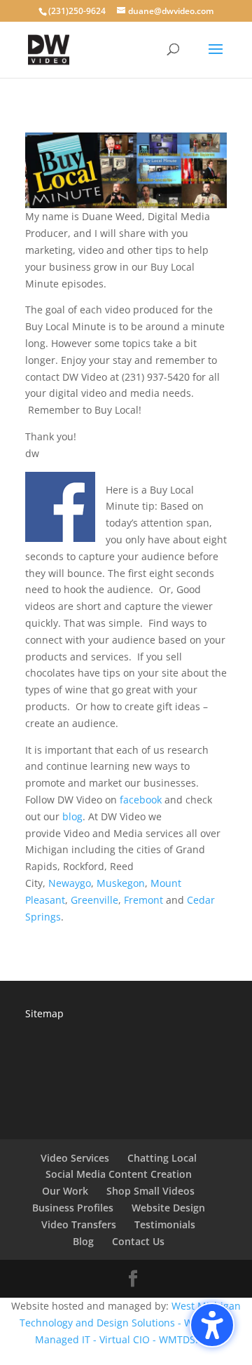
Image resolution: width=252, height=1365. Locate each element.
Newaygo (69, 883)
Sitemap (44, 1013)
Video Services (75, 1157)
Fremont (143, 899)
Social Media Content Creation (119, 1174)
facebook (141, 799)
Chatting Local (162, 1157)
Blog (83, 1241)
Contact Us (138, 1241)
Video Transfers (78, 1224)
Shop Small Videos (150, 1190)
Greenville (94, 899)
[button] (212, 1325)
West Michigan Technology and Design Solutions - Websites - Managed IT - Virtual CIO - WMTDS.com (130, 1322)
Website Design (168, 1207)
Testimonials (164, 1224)
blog (72, 816)
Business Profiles (72, 1207)
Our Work (65, 1190)
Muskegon (121, 883)
